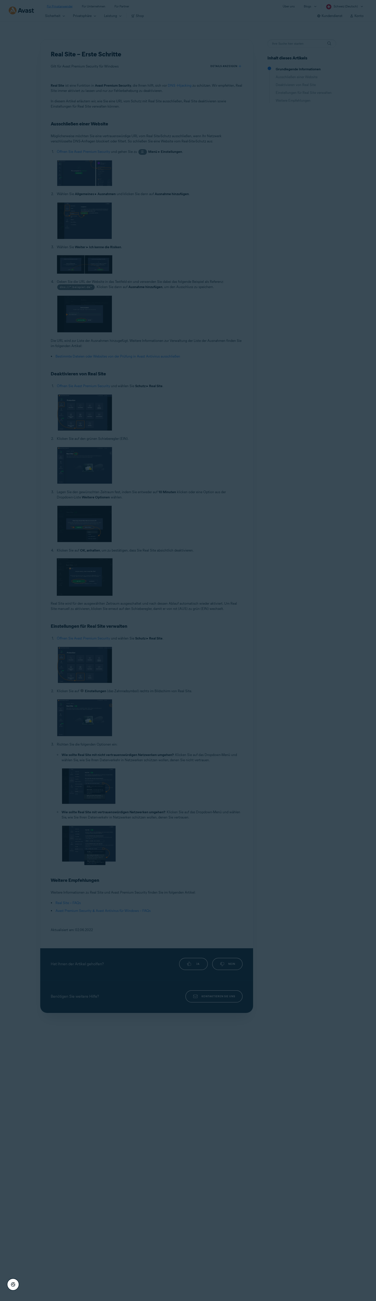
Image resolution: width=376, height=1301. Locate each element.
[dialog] (188, 650)
